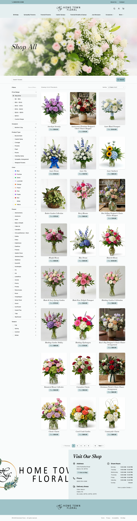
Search (122, 79)
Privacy (108, 518)
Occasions (109, 15)
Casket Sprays (60, 15)
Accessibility (115, 518)
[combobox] (116, 87)
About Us (113, 2)
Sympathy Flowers (30, 15)
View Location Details (124, 487)
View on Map (83, 472)
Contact (121, 2)
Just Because (96, 15)
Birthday (16, 15)
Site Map (123, 518)
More (120, 15)
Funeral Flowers (46, 15)
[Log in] (119, 8)
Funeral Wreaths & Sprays (78, 15)
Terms (102, 518)
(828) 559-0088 (18, 2)
